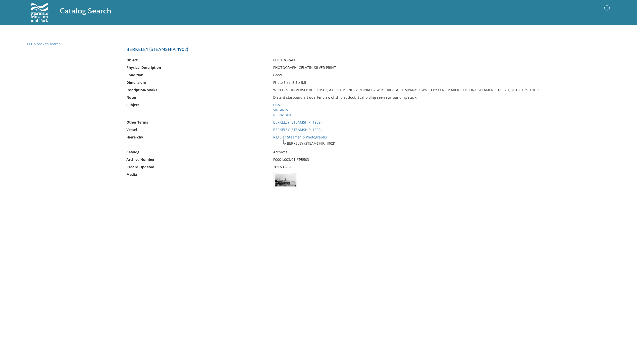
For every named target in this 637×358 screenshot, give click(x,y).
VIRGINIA (280, 109)
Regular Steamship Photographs (300, 137)
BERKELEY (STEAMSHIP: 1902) (297, 122)
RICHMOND (282, 114)
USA (276, 104)
